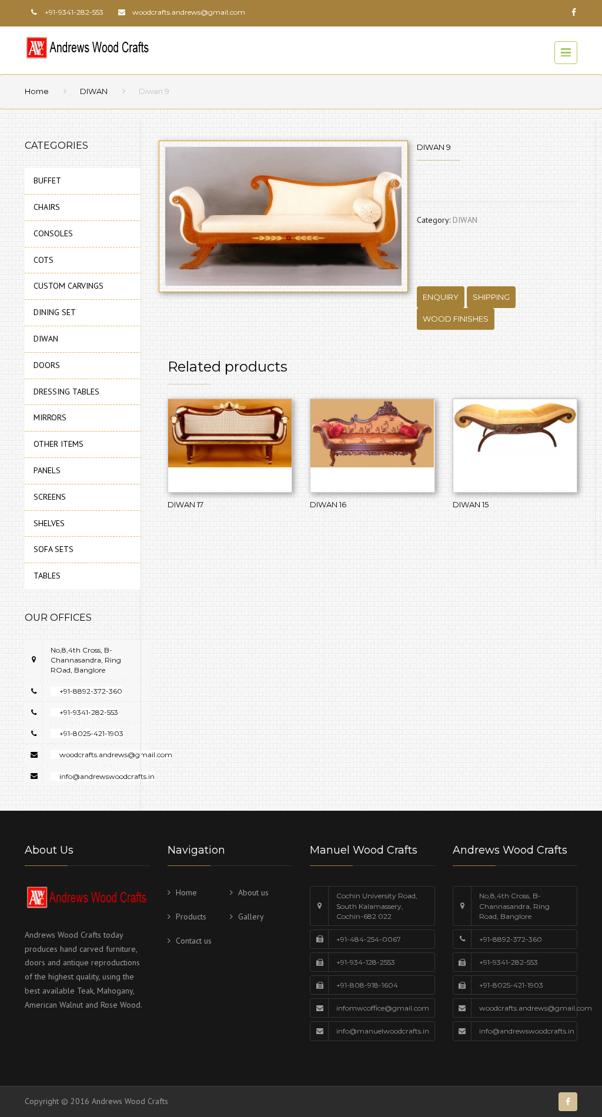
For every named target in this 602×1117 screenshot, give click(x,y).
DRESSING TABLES (66, 391)
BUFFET (47, 180)
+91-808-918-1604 (367, 985)
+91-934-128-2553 (365, 962)
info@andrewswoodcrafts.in (107, 776)
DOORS (47, 365)
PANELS (47, 470)
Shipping (491, 297)
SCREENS (50, 496)
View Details (230, 445)
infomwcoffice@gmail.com (382, 1008)
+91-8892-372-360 (90, 691)
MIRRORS (50, 417)
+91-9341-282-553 (88, 712)
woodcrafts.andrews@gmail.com (188, 12)
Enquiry (441, 297)
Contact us (194, 940)
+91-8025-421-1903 (91, 733)
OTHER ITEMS (58, 444)
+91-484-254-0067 (368, 939)
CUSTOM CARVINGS (68, 285)
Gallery (251, 916)
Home (37, 91)
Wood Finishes (456, 318)
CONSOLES (53, 233)
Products (191, 916)
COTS (43, 260)
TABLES (47, 575)
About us (253, 892)
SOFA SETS (53, 549)
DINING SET (55, 312)
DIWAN (94, 91)
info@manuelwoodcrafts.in (382, 1030)
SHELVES (49, 523)
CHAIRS (47, 207)
